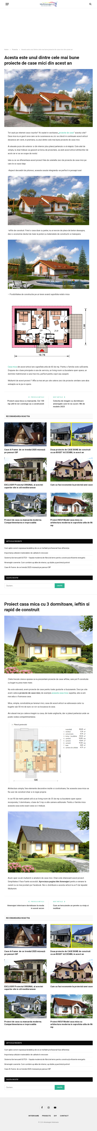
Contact (64, 1116)
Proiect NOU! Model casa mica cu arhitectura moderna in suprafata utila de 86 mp (71, 523)
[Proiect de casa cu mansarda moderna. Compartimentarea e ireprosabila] (25, 504)
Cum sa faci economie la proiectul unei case (71, 485)
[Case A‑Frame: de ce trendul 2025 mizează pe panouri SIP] (25, 434)
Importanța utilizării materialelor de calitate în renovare (26, 553)
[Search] (90, 4)
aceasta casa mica (60, 693)
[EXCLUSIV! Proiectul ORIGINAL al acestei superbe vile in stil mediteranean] (25, 469)
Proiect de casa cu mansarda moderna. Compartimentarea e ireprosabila (23, 521)
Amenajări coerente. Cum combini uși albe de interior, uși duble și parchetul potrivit (37, 563)
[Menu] (7, 4)
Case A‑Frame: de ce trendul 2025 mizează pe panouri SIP (24, 451)
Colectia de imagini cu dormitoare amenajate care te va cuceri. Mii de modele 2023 (69, 404)
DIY (55, 1116)
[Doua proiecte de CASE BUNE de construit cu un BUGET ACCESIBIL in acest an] (71, 434)
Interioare (33, 1116)
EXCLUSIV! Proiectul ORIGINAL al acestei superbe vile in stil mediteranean (23, 486)
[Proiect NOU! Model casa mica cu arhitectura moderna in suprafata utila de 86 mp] (71, 504)
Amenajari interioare (51, 1122)
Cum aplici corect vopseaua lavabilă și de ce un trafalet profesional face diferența (36, 548)
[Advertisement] (48, 28)
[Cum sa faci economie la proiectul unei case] (71, 469)
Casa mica (12, 367)
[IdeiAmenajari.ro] (48, 4)
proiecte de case (66, 133)
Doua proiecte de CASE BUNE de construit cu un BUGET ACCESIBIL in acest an (70, 451)
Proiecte (46, 1116)
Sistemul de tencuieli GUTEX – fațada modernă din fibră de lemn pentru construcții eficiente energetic (44, 558)
